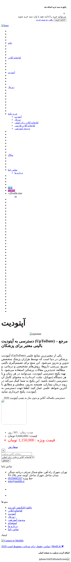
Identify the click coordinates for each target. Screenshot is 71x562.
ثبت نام (11, 190)
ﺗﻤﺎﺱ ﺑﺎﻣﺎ (12, 170)
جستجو (6, 460)
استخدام (12, 523)
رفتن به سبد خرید (44, 19)
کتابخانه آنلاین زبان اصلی (26, 122)
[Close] (64, 13)
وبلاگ (10, 155)
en (16, 196)
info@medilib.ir (16, 481)
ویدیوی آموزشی (22, 128)
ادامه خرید (60, 20)
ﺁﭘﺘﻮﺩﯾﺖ (11, 72)
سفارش (13, 447)
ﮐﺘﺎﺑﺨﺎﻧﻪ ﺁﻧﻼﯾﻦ (14, 58)
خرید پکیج (12, 114)
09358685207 (15, 478)
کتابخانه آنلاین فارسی (25, 125)
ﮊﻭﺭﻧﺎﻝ (11, 87)
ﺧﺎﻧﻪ (10, 43)
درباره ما (19, 173)
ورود (10, 187)
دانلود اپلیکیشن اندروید (20, 507)
